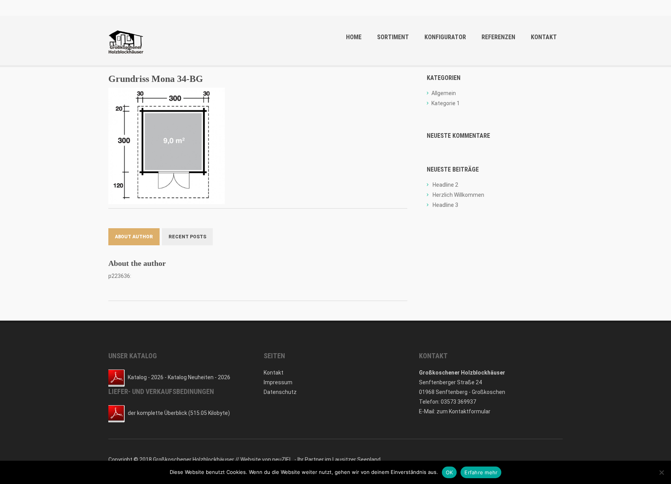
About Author (134, 236)
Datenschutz (280, 392)
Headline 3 (445, 205)
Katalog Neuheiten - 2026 (199, 377)
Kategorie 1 (445, 103)
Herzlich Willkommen (458, 195)
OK (449, 472)
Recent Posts (187, 236)
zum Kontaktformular (463, 411)
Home (354, 37)
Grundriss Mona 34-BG (155, 79)
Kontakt (544, 37)
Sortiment (393, 37)
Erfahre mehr (480, 472)
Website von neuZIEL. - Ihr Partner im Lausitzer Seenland (310, 459)
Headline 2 (445, 185)
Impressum (278, 382)
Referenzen (498, 37)
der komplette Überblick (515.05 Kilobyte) (179, 413)
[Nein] (661, 472)
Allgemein (443, 93)
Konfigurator (445, 37)
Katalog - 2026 (145, 377)
